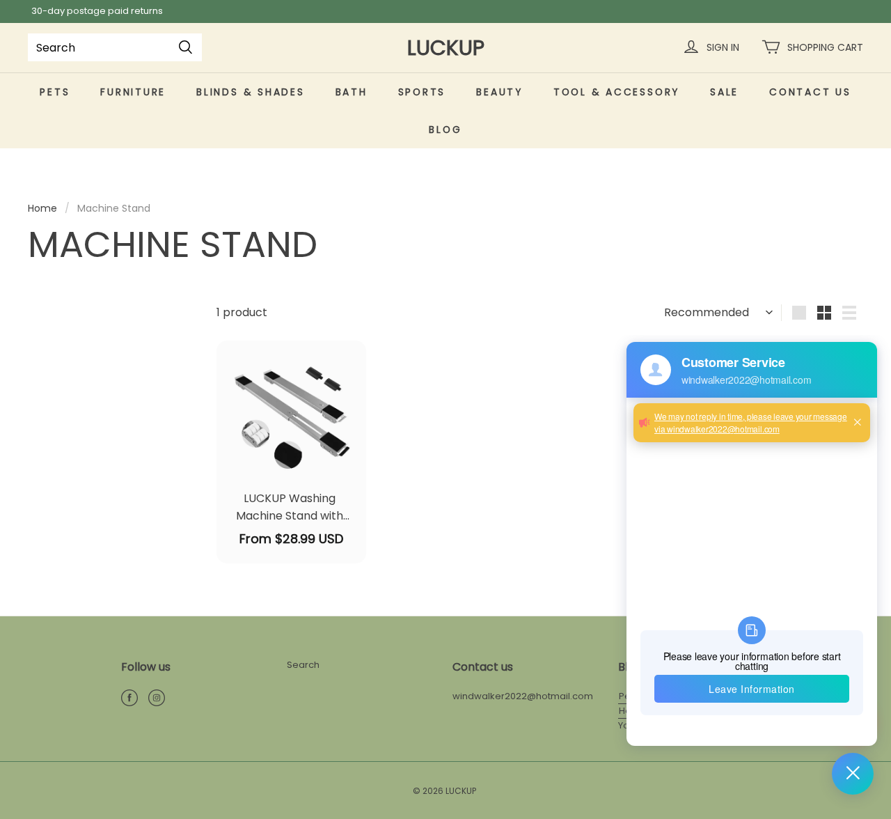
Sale (724, 92)
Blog (445, 129)
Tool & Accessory (616, 92)
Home (42, 208)
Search (303, 664)
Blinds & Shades (250, 92)
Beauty (499, 92)
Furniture (133, 92)
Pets (55, 92)
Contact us (810, 92)
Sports (422, 92)
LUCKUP (445, 47)
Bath (352, 92)
